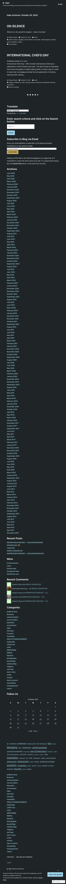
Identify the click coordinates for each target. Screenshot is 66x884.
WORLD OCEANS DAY (15, 551)
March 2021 (11, 341)
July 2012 (10, 519)
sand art (34, 765)
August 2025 (11, 201)
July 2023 (10, 269)
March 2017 (11, 439)
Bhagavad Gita (31, 743)
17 (18, 719)
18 (25, 719)
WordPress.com (13, 574)
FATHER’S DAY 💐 (13, 545)
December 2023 (13, 255)
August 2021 (11, 327)
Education (10, 622)
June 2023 (11, 272)
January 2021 (12, 346)
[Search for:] (21, 126)
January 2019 (12, 404)
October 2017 (12, 426)
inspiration (12, 757)
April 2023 (11, 277)
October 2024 (12, 228)
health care (36, 754)
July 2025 (10, 203)
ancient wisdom (13, 39)
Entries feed (11, 568)
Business (10, 614)
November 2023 (13, 258)
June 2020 (11, 365)
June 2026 (11, 173)
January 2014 (12, 497)
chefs (23, 82)
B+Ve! (60, 4)
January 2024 (12, 253)
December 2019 (13, 379)
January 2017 (12, 445)
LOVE (9, 647)
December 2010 (13, 533)
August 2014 (11, 486)
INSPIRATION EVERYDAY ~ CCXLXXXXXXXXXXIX (25, 542)
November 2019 (13, 382)
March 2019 (11, 398)
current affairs (12, 620)
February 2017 (12, 442)
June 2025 (11, 206)
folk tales (10, 631)
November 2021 (13, 319)
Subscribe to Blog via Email (22, 139)
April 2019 (11, 396)
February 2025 (12, 217)
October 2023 (12, 261)
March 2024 (11, 247)
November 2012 (13, 508)
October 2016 (12, 453)
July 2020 (10, 363)
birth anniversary (41, 743)
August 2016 (11, 459)
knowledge (22, 758)
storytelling (11, 683)
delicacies (38, 82)
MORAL (9, 653)
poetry (36, 761)
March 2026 (11, 181)
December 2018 (13, 407)
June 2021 (11, 332)
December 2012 (13, 505)
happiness (30, 754)
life (27, 758)
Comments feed (13, 571)
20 (41, 719)
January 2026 (12, 187)
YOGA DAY (11, 548)
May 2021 (10, 335)
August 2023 (12, 266)
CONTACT (10, 857)
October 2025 (12, 195)
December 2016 (13, 448)
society (9, 677)
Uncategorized (12, 686)
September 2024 (13, 231)
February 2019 (12, 401)
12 (33, 715)
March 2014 (11, 494)
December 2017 (13, 423)
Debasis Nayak (13, 37)
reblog (29, 765)
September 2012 (13, 514)
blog (49, 743)
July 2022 (10, 302)
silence (20, 42)
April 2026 (11, 179)
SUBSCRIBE (12, 152)
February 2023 (12, 283)
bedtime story (12, 612)
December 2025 (13, 190)
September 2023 (13, 264)
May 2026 (10, 176)
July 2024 (10, 236)
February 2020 (12, 374)
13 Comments (13, 44)
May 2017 (10, 434)
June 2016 (11, 464)
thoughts (17, 769)
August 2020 (12, 360)
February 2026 (12, 184)
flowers (55, 751)
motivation (36, 758)
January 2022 (12, 313)
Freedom (10, 633)
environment (11, 625)
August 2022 (11, 299)
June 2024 (11, 239)
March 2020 (11, 371)
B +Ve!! (6, 3)
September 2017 (13, 428)
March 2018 (11, 417)
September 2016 (13, 456)
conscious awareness (14, 751)
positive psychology (47, 762)
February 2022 (12, 310)
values (9, 688)
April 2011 (10, 530)
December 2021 (13, 316)
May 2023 (10, 275)
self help (10, 669)
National (10, 655)
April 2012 (10, 527)
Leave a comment (14, 87)
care (19, 748)
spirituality (51, 765)
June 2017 (11, 431)
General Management (13, 754)
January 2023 (12, 286)
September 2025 (13, 198)
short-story (11, 672)
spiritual (44, 765)
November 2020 (13, 352)
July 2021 (10, 330)
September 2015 (13, 478)
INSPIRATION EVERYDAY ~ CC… (37, 593)
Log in (9, 566)
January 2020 (12, 376)
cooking (27, 82)
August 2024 (12, 234)
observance (10, 84)
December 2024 (13, 223)
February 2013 (12, 503)
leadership (11, 642)
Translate (22, 113)
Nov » (36, 731)
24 (18, 723)
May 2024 (10, 242)
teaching (10, 769)
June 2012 (11, 522)
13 (40, 715)
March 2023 (11, 280)
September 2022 (13, 297)
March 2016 (11, 472)
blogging (20, 39)
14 (48, 715)
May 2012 (10, 525)
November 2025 (13, 192)
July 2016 (10, 461)
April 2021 (10, 338)
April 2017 (10, 437)
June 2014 (11, 489)
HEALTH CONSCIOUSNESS (17, 639)
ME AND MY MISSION (24, 857)
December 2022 (13, 288)
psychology (11, 661)
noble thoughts (45, 39)
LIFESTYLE (11, 644)
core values (37, 39)
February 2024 (12, 250)
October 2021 (12, 321)
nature (43, 758)
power (9, 42)
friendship (11, 636)
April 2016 (11, 470)
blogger (54, 743)
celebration (17, 82)
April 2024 (11, 244)
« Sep (30, 731)
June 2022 (11, 305)
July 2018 (10, 412)
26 (33, 723)
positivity (53, 39)
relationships (12, 664)
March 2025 (11, 214)
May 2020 (10, 368)
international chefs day (48, 82)
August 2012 (11, 516)
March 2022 (11, 308)
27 (40, 723)
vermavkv (15, 597)
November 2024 (13, 225)
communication (28, 39)
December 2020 (13, 349)
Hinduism (42, 754)
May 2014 (10, 492)
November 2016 (13, 450)
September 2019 (13, 385)
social (35, 37)
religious (10, 666)
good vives (23, 754)
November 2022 (13, 291)
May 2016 (10, 467)
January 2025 (12, 220)
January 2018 (12, 420)
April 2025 (11, 212)
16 (10, 719)
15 (55, 715)
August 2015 (11, 481)
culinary (33, 82)
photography (11, 658)
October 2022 (12, 294)
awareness (22, 744)
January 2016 (12, 475)
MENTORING (11, 650)
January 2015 (12, 483)
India (46, 754)
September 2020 (13, 357)
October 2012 (12, 511)
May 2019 (10, 393)
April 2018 (11, 415)
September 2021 (13, 324)
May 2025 (10, 209)
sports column (12, 680)
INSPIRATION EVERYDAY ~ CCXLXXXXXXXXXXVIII (25, 553)
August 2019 (11, 387)
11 (25, 715)
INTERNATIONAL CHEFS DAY (28, 55)
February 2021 (12, 343)
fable (9, 628)
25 (26, 723)
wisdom (28, 769)
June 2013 (11, 500)
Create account (12, 563)
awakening (13, 743)
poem (31, 761)
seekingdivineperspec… (20, 588)
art (8, 743)
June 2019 (11, 390)
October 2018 (12, 409)
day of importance (38, 751)
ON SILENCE (16, 26)
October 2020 (12, 354)
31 (18, 727)
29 (55, 723)
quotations (14, 42)
